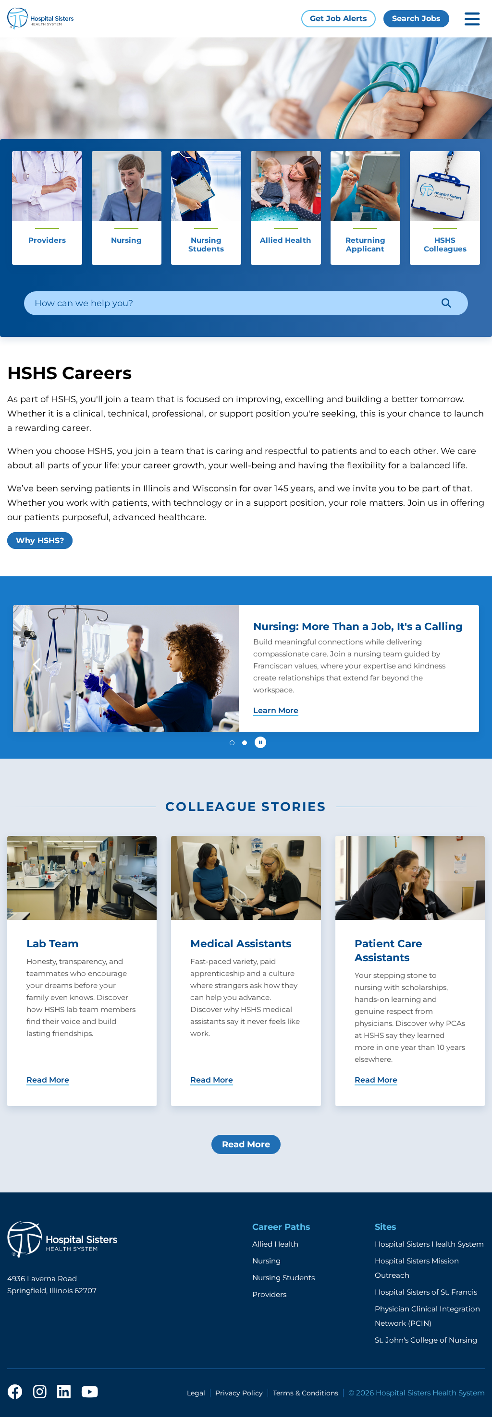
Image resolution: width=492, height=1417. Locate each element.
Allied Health (275, 1244)
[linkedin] (64, 1392)
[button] (37, 664)
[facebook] (15, 1392)
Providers (269, 1294)
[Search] (446, 303)
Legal (196, 1393)
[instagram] (40, 1392)
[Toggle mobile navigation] (472, 19)
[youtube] (89, 1392)
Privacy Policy (239, 1393)
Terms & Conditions (305, 1393)
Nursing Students (283, 1277)
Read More (246, 1144)
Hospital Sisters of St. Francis (426, 1292)
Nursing (266, 1260)
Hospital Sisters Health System (429, 1244)
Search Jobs (416, 18)
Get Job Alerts (338, 18)
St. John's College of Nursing (426, 1340)
